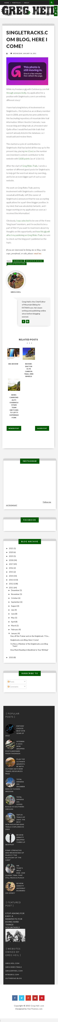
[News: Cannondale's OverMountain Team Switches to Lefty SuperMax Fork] (14, 385)
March (13, 626)
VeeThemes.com (34, 1009)
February (15, 629)
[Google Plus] (28, 998)
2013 (11, 580)
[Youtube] (35, 998)
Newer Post (13, 428)
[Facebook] (15, 998)
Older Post (42, 428)
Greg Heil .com (37, 1006)
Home (6, 2)
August (14, 606)
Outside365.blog (13, 978)
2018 (11, 560)
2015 (11, 572)
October (14, 598)
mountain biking (34, 261)
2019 (11, 556)
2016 (11, 568)
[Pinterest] (42, 998)
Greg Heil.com (12, 963)
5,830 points (24, 158)
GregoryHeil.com (14, 971)
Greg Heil (16, 292)
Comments (13, 687)
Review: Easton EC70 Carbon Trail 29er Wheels (28, 370)
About (26, 2)
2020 (11, 552)
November (15, 594)
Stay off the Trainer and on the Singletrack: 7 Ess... (29, 636)
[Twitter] (21, 998)
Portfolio (16, 2)
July (13, 610)
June (13, 614)
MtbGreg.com (12, 975)
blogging (18, 261)
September (15, 602)
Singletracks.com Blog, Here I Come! (24, 640)
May (13, 618)
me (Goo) (29, 151)
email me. (38, 253)
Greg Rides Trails (29, 165)
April (13, 622)
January (14, 633)
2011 (11, 588)
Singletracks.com (16, 264)
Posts (11, 682)
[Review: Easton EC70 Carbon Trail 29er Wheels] (29, 354)
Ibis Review (13, 364)
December (15, 590)
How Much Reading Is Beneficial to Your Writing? (29, 650)
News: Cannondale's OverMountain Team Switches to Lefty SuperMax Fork (14, 406)
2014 (11, 576)
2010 (11, 657)
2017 (11, 564)
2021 (11, 548)
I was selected (22, 220)
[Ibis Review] (13, 354)
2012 (11, 584)
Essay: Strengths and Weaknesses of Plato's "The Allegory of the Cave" (14, 855)
